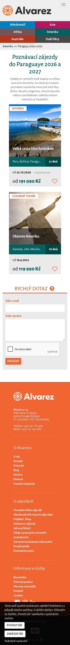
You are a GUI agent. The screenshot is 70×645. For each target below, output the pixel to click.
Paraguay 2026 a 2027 (30, 46)
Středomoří (17, 24)
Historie (18, 479)
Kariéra (17, 474)
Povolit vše (14, 625)
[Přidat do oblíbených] (54, 181)
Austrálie (17, 39)
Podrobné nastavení (15, 641)
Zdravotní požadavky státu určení (32, 541)
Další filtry (52, 39)
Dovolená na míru (23, 550)
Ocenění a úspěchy (24, 483)
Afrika (17, 32)
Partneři (18, 591)
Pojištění (18, 519)
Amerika (52, 32)
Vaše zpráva (13, 316)
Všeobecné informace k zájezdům (33, 514)
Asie (52, 24)
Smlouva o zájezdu (24, 523)
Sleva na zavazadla (24, 586)
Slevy (28, 519)
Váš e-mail (12, 301)
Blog (16, 470)
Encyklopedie (21, 546)
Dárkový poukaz (23, 581)
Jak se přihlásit (22, 528)
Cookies (18, 595)
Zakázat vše (15, 633)
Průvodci (18, 465)
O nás (16, 456)
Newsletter (20, 577)
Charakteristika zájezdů (27, 510)
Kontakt (18, 461)
